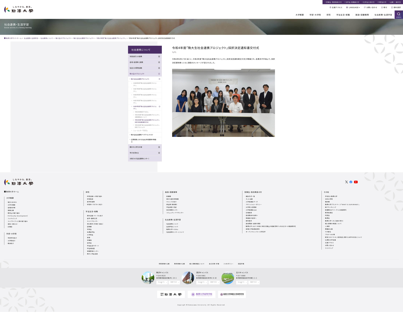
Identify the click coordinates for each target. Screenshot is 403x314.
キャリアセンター (92, 221)
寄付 (385, 7)
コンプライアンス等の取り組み (18, 221)
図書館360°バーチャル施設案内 (336, 210)
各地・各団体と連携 (136, 62)
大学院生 (90, 235)
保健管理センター (93, 251)
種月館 (327, 202)
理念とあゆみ (12, 202)
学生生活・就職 (343, 14)
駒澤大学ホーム (12, 191)
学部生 (89, 229)
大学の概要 (11, 205)
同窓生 (382, 2)
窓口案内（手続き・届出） (95, 224)
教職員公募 (329, 229)
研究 (329, 14)
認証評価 (241, 264)
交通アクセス (337, 7)
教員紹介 (11, 243)
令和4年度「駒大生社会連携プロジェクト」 (144, 107)
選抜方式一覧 (250, 196)
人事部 (327, 226)
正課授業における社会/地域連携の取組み (143, 140)
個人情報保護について (196, 264)
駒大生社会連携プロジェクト (140, 79)
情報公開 (11, 210)
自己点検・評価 (214, 264)
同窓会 (327, 215)
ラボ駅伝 (328, 232)
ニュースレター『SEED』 (140, 130)
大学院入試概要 (251, 207)
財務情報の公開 (164, 264)
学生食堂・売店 (171, 207)
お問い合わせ (371, 7)
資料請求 (397, 7)
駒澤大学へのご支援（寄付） (334, 221)
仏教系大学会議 (330, 240)
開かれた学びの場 (136, 147)
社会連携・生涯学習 (383, 14)
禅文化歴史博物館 (172, 199)
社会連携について (172, 224)
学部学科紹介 (12, 238)
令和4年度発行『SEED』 (142, 112)
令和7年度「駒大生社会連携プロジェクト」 (144, 90)
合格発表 (249, 213)
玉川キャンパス (242, 272)
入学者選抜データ (252, 202)
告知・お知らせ (13, 224)
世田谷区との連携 (136, 56)
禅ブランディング (330, 207)
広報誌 (10, 227)
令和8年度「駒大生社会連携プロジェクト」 (144, 84)
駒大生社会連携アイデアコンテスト (142, 135)
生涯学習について (172, 227)
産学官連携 (91, 202)
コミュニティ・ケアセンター (175, 213)
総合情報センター (172, 210)
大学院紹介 (11, 241)
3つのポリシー (228, 264)
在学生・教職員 (352, 2)
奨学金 (89, 243)
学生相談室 (91, 248)
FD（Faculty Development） (18, 216)
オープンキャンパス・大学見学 (256, 232)
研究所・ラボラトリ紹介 (94, 204)
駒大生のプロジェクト (137, 74)
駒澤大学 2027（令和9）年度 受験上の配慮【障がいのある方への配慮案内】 (271, 226)
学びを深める (134, 153)
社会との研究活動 (136, 68)
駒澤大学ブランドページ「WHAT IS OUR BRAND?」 (342, 204)
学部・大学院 (315, 14)
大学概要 (300, 14)
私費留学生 (91, 232)
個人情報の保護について (333, 224)
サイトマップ (329, 248)
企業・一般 (395, 2)
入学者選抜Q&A (251, 210)
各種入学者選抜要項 (253, 229)
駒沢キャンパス (162, 272)
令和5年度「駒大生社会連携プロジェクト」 (144, 101)
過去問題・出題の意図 (253, 224)
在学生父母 (369, 2)
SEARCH (398, 17)
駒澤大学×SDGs (172, 229)
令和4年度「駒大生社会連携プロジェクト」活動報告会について (147, 116)
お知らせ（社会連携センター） (139, 158)
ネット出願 (249, 199)
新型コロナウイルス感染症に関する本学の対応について (343, 237)
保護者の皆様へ (251, 218)
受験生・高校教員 (334, 2)
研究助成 (90, 199)
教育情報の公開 (179, 264)
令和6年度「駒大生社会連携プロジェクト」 (144, 96)
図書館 (168, 196)
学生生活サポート (93, 246)
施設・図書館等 (362, 14)
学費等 (89, 240)
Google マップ (161, 282)
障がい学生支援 (92, 254)
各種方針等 (11, 208)
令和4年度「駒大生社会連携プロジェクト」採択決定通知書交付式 (147, 121)
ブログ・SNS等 (330, 234)
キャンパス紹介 (171, 202)
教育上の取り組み (14, 213)
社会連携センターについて (175, 232)
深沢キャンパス (202, 272)
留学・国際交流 (92, 218)
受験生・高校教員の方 (253, 192)
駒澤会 (327, 218)
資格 (88, 237)
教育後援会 (329, 213)
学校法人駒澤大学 (331, 196)
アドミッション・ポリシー (254, 204)
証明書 (89, 227)
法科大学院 (329, 199)
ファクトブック (12, 219)
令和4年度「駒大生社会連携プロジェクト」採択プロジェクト (147, 126)
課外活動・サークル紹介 (95, 216)
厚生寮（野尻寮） (171, 204)
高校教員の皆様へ (252, 215)
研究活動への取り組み (94, 196)
